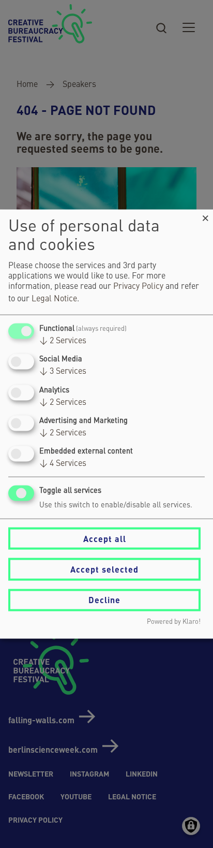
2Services (62, 341)
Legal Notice (54, 299)
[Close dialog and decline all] (205, 216)
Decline (104, 599)
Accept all (104, 538)
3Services (62, 372)
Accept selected (104, 569)
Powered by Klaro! (174, 621)
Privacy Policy (138, 287)
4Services (62, 464)
